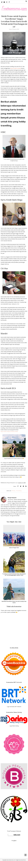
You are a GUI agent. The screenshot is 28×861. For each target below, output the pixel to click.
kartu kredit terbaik (15, 68)
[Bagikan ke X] (20, 486)
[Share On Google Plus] (26, 486)
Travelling (19, 490)
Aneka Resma (23, 859)
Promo (13, 490)
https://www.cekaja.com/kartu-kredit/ (9, 431)
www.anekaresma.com (10, 859)
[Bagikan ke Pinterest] (23, 486)
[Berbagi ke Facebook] (18, 486)
